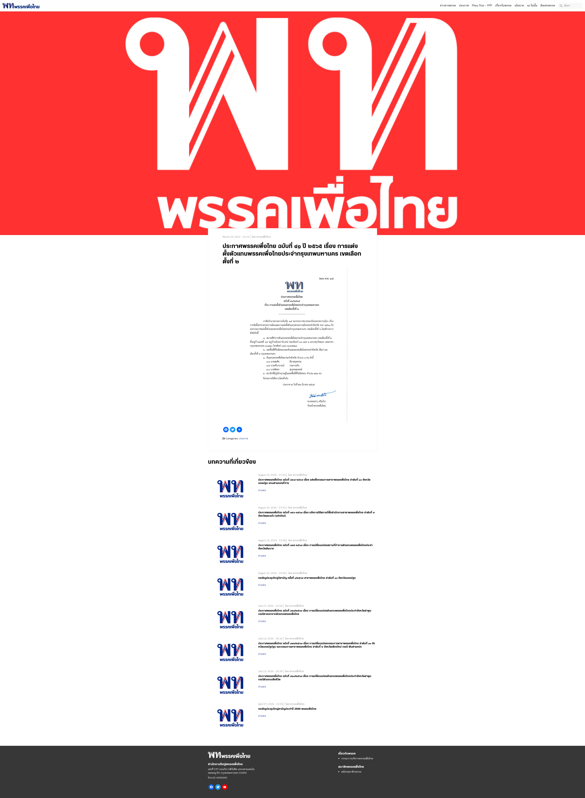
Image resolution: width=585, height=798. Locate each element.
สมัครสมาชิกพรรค (351, 772)
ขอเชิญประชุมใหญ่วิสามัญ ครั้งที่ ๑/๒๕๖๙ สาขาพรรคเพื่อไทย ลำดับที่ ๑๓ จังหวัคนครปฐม (307, 578)
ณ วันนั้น (532, 5)
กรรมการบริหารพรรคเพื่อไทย (357, 759)
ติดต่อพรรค (547, 5)
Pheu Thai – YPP (482, 5)
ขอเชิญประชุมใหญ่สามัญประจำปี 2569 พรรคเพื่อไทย (287, 709)
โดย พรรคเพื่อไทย (261, 237)
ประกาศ (464, 5)
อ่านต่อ (262, 490)
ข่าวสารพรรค (448, 5)
